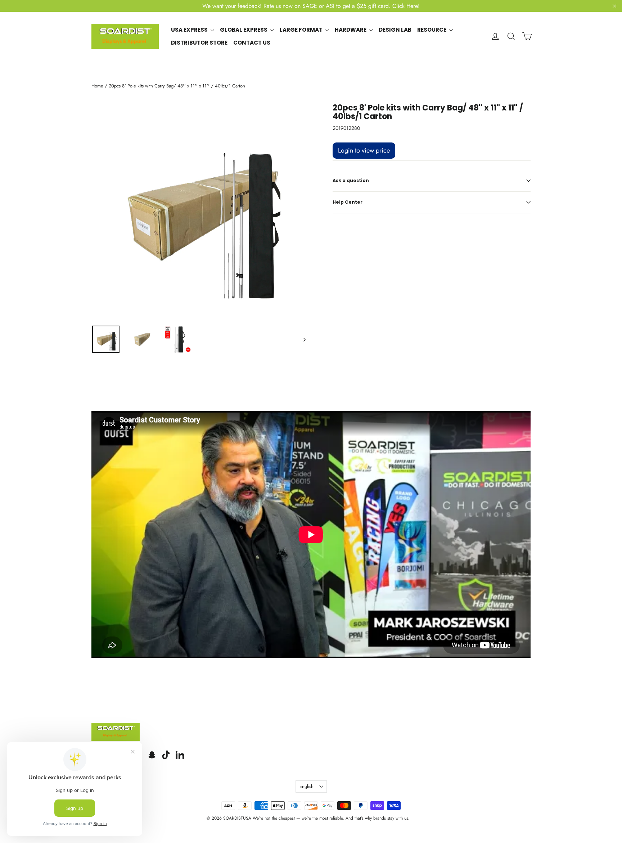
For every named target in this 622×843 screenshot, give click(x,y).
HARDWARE (351, 29)
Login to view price (364, 150)
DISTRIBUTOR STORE (199, 42)
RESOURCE (432, 29)
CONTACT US (251, 42)
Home (97, 85)
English (306, 786)
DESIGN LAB (395, 29)
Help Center (347, 202)
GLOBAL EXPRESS (244, 29)
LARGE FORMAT (302, 29)
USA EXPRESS (190, 29)
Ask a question (351, 180)
